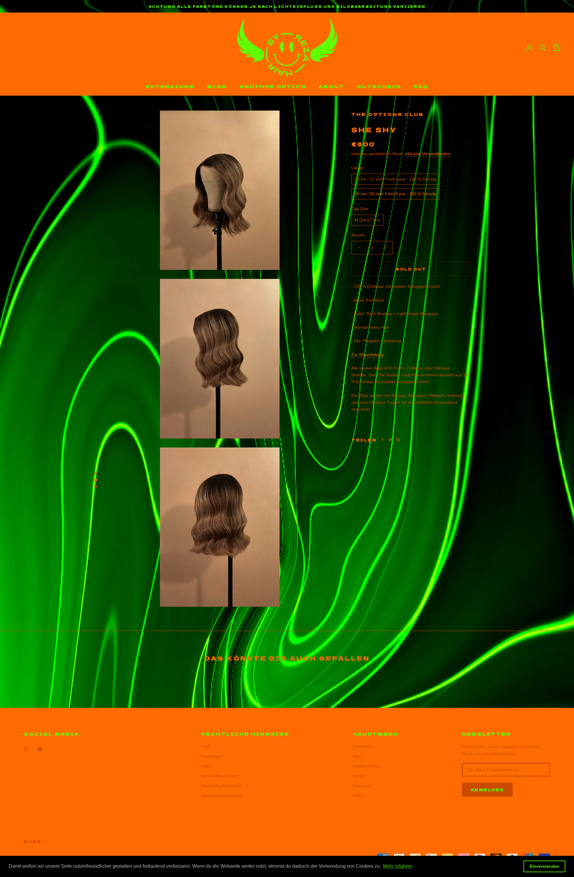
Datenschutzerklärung (221, 795)
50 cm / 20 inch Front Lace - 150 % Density (395, 193)
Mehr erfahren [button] (398, 866)
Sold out (411, 268)
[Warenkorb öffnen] (556, 47)
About (331, 86)
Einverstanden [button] (544, 866)
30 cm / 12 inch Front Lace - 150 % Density (395, 179)
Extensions (170, 86)
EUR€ (32, 841)
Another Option (272, 86)
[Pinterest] (398, 439)
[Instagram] (26, 748)
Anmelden (487, 789)
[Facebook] (382, 439)
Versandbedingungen (221, 785)
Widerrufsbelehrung (219, 776)
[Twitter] (390, 439)
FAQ (421, 86)
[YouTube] (40, 748)
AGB (205, 766)
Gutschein (379, 86)
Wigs (217, 86)
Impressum (211, 756)
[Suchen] (543, 47)
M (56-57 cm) (367, 220)
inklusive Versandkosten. (428, 153)
